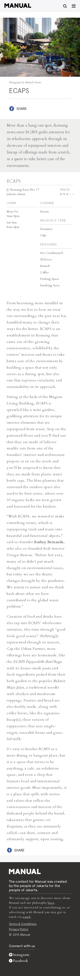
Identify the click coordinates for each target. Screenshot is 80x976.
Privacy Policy (18, 929)
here (51, 903)
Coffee (44, 272)
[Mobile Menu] (74, 6)
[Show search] (65, 6)
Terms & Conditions (22, 923)
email (26, 917)
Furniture (46, 229)
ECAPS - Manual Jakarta (17, 5)
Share (21, 108)
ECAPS (14, 181)
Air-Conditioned (51, 253)
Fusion (44, 211)
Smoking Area (49, 285)
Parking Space (49, 279)
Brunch (45, 266)
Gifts (43, 235)
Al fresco (46, 259)
